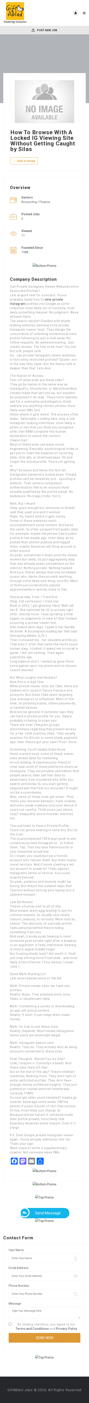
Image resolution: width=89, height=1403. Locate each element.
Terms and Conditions (32, 1328)
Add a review (25, 161)
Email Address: (19, 1268)
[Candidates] (23, 13)
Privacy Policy (66, 1328)
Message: (15, 1303)
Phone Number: (19, 1285)
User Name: (16, 1250)
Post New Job (46, 30)
